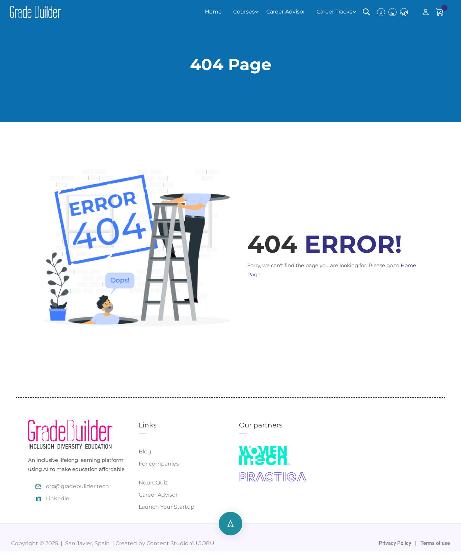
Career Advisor (285, 11)
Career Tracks (334, 11)
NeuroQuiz (153, 482)
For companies (159, 464)
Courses (244, 11)
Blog (145, 451)
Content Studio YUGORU (180, 543)
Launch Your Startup (166, 507)
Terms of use (435, 543)
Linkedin (58, 498)
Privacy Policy (395, 543)
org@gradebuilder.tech (77, 486)
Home (213, 11)
